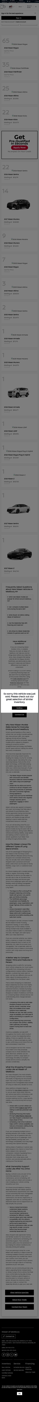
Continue (19, 708)
